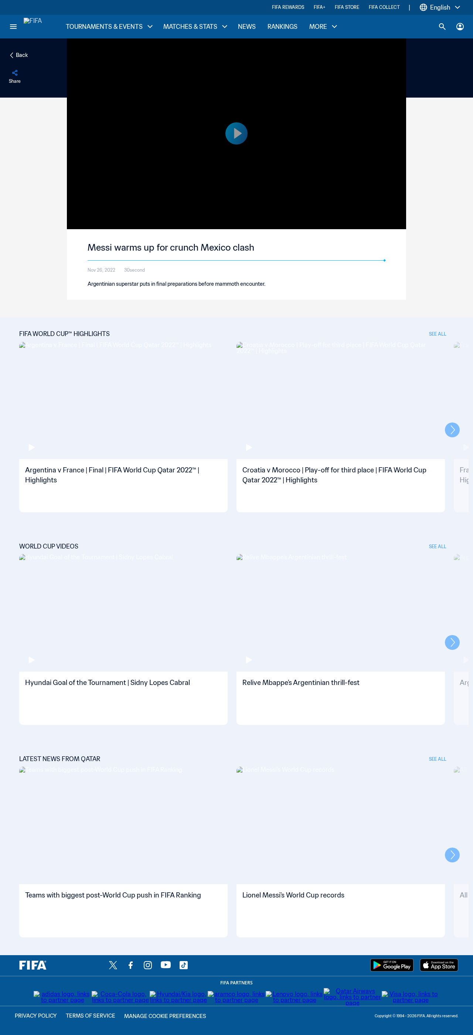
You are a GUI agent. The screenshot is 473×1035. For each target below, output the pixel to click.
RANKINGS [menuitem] (282, 26)
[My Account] (460, 26)
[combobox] (440, 7)
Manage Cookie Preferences (165, 1016)
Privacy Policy (36, 1015)
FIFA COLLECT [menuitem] (384, 7)
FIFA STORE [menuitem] (347, 7)
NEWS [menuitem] (247, 26)
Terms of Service (90, 1015)
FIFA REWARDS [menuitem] (288, 7)
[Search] (442, 26)
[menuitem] (108, 26)
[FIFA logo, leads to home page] (33, 26)
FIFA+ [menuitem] (319, 7)
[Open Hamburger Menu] (13, 26)
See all (437, 334)
